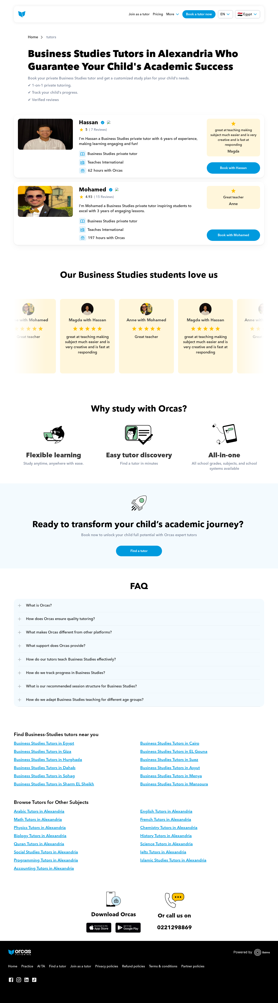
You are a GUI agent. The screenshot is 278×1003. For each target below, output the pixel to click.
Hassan (88, 122)
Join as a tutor (139, 14)
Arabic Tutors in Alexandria (39, 811)
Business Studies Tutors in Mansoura (174, 784)
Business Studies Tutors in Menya (171, 776)
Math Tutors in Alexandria (38, 819)
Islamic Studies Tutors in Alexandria (173, 860)
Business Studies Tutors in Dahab (45, 767)
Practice (27, 966)
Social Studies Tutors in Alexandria (46, 852)
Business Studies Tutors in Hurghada (48, 759)
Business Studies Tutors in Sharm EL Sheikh (54, 784)
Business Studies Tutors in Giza (42, 751)
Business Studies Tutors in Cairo (169, 743)
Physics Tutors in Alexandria (40, 827)
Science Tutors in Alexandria (166, 844)
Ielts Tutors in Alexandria (163, 852)
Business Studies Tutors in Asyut (170, 767)
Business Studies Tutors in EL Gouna (173, 751)
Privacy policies (106, 966)
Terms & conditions (163, 966)
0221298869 (174, 927)
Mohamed (92, 189)
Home (33, 37)
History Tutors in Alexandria (166, 835)
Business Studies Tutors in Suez (169, 759)
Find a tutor (57, 966)
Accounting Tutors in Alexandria (44, 868)
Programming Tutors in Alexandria (46, 860)
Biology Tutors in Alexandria (40, 835)
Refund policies (133, 966)
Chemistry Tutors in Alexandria (168, 827)
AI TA (41, 966)
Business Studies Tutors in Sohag (44, 776)
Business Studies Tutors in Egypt (44, 743)
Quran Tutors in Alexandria (39, 844)
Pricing (158, 14)
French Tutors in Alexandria (165, 819)
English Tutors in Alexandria (166, 811)
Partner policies (192, 966)
